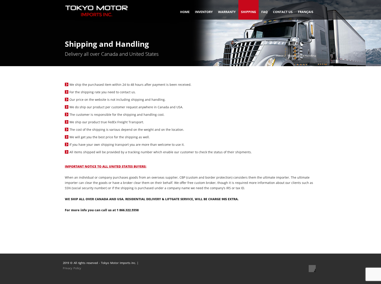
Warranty (227, 12)
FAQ (264, 12)
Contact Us (283, 12)
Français (305, 12)
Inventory (204, 12)
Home (185, 12)
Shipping (248, 12)
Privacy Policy (72, 268)
